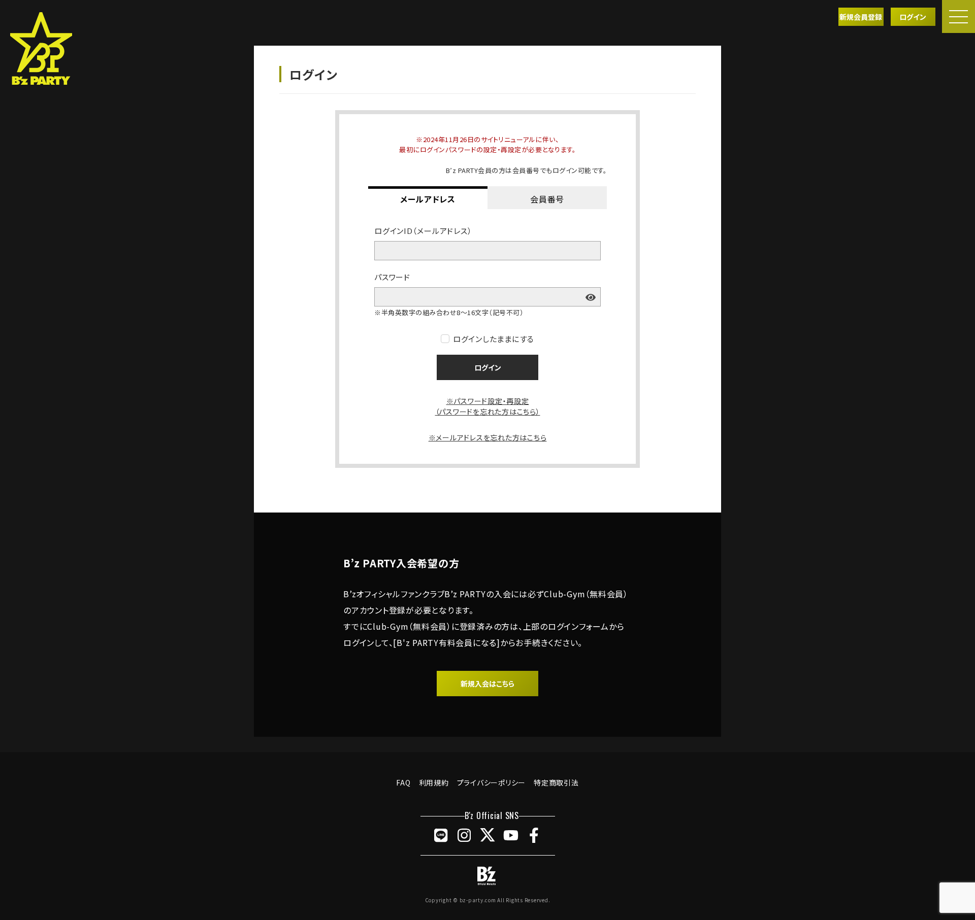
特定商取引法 (556, 782)
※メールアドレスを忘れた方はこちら (488, 437)
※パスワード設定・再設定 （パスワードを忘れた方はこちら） (487, 406)
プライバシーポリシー (491, 782)
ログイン (912, 17)
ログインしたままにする (493, 338)
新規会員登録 (860, 17)
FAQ (403, 782)
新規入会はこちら (487, 683)
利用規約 (434, 782)
